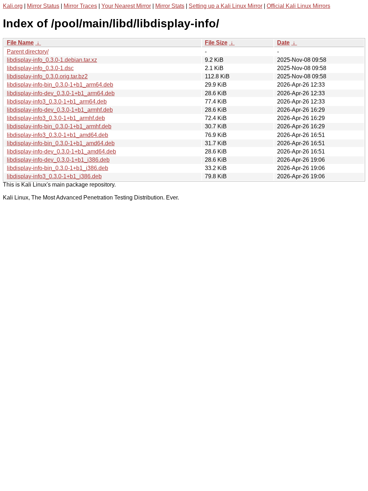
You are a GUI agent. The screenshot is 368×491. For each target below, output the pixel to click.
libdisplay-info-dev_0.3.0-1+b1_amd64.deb (61, 151)
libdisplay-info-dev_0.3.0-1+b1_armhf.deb (60, 110)
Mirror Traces (80, 6)
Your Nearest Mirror (126, 6)
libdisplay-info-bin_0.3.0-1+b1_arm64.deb (60, 85)
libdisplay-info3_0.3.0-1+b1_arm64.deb (57, 101)
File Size (216, 43)
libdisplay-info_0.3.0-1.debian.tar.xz (52, 60)
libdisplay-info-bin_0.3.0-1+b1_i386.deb (57, 168)
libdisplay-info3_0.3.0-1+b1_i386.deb (54, 176)
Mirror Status (43, 6)
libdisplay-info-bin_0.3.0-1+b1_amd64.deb (61, 143)
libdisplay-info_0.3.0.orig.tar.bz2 (47, 76)
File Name (20, 43)
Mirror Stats (169, 6)
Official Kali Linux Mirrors (298, 6)
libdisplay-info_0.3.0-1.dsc (40, 68)
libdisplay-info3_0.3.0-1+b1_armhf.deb (56, 118)
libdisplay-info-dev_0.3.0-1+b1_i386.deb (58, 160)
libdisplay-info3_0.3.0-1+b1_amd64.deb (57, 135)
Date (283, 43)
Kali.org (13, 6)
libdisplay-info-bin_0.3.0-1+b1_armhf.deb (59, 126)
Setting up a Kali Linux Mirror (225, 6)
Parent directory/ (28, 52)
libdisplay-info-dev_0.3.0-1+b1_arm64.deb (61, 93)
